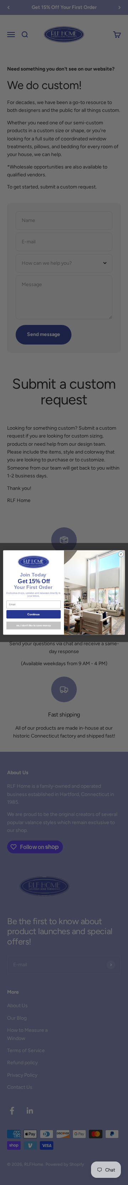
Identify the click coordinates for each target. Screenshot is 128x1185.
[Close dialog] (120, 554)
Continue (33, 614)
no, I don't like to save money (33, 625)
